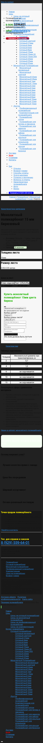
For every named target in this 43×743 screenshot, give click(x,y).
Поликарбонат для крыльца (27, 136)
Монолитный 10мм (27, 99)
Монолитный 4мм (27, 90)
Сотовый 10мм (26, 52)
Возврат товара (20, 171)
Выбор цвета (10, 313)
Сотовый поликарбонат (23, 34)
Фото (15, 186)
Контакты (12, 160)
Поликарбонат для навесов (27, 127)
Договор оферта (8, 597)
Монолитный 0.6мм (28, 77)
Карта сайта (27, 599)
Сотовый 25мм (26, 61)
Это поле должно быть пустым (18, 337)
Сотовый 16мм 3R (27, 54)
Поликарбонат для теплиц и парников (27, 123)
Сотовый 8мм (25, 50)
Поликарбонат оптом (25, 118)
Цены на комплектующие (25, 30)
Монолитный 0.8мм (28, 79)
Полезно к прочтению (23, 177)
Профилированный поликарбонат (27, 109)
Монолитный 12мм (27, 101)
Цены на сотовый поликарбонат (21, 17)
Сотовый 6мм (25, 48)
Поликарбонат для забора (27, 132)
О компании (13, 158)
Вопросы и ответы (21, 180)
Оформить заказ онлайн (17, 38)
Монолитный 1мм (27, 81)
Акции (11, 155)
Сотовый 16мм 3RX (28, 57)
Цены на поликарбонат (15, 573)
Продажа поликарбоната (12, 602)
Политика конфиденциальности (13, 598)
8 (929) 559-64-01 (15, 543)
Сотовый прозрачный (23, 37)
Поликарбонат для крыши (27, 145)
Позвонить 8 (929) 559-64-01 (21, 193)
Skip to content (7, 2)
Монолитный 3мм (27, 88)
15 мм (30, 199)
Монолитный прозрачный (24, 69)
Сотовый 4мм (25, 45)
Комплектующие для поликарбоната (28, 114)
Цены (8, 613)
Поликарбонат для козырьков (27, 141)
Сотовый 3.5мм (26, 43)
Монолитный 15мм (27, 104)
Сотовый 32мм (26, 63)
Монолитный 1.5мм (28, 83)
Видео (16, 189)
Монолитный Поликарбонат (25, 66)
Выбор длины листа (13, 317)
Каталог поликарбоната (18, 32)
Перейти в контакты (9, 530)
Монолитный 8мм (27, 97)
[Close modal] (2, 741)
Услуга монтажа (20, 175)
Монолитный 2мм (27, 86)
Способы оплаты (21, 173)
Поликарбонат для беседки (27, 150)
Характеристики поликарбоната (20, 183)
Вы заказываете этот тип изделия (16, 311)
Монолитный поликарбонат (17, 567)
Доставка (12, 153)
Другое (16, 106)
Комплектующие (13, 571)
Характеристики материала (13, 209)
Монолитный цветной (24, 73)
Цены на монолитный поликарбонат (23, 22)
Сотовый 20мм (26, 59)
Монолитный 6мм (27, 95)
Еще (10, 166)
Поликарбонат (23, 197)
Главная (12, 197)
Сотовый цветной (27, 41)
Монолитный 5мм (27, 92)
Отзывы (17, 168)
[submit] (5, 306)
